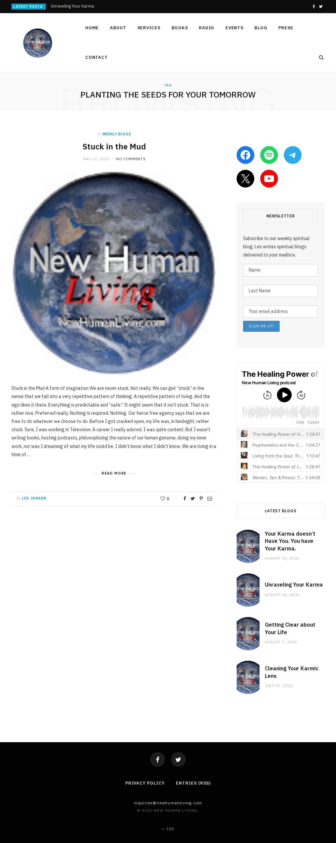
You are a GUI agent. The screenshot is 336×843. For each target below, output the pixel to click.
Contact (96, 57)
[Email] (209, 498)
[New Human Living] (38, 43)
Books (180, 28)
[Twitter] (178, 759)
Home (92, 28)
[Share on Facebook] (184, 498)
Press (285, 28)
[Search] (319, 57)
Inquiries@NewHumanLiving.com (168, 802)
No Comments (130, 159)
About (118, 28)
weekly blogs (116, 134)
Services (148, 28)
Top (169, 829)
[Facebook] (157, 759)
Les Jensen (34, 498)
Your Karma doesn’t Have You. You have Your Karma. (290, 541)
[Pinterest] (201, 498)
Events (234, 28)
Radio (206, 28)
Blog (260, 28)
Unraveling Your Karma (72, 6)
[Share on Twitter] (193, 498)
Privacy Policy (145, 783)
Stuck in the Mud (114, 146)
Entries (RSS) (193, 783)
